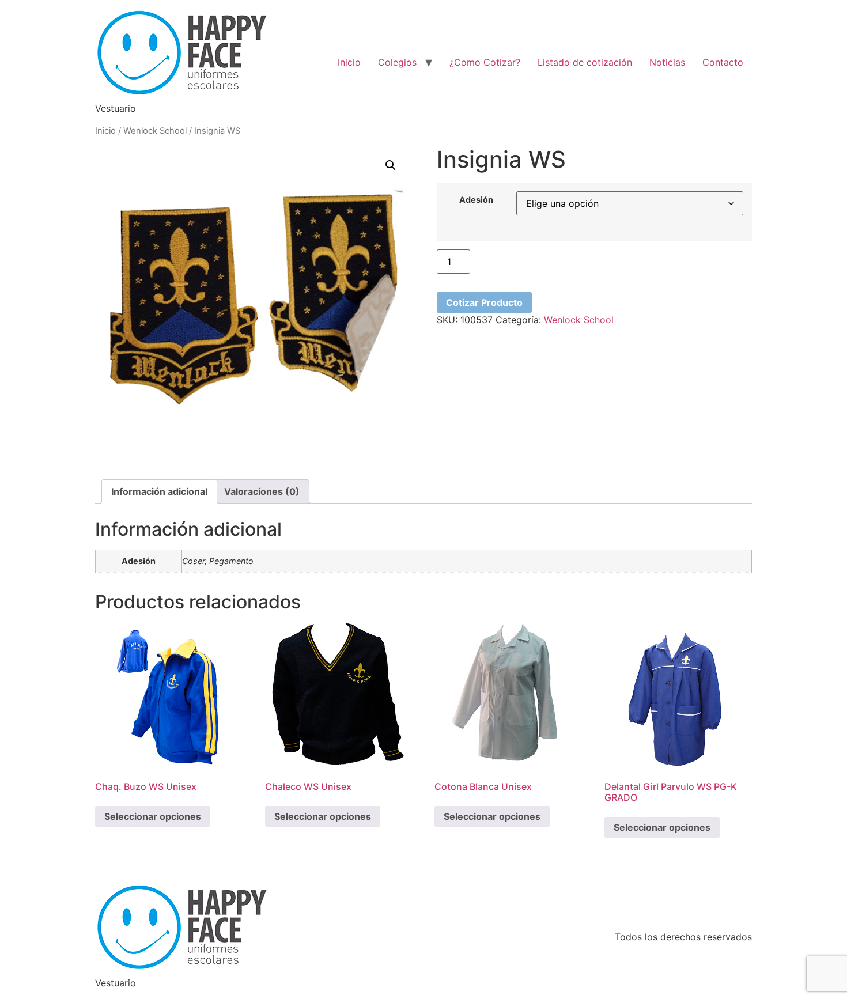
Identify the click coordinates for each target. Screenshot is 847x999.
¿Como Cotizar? (484, 62)
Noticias (667, 62)
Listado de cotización (585, 62)
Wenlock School (155, 131)
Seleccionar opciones (152, 816)
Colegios (397, 62)
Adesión (476, 200)
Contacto (722, 62)
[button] (390, 165)
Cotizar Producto (484, 302)
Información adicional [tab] (159, 491)
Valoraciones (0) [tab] (262, 491)
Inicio (349, 62)
